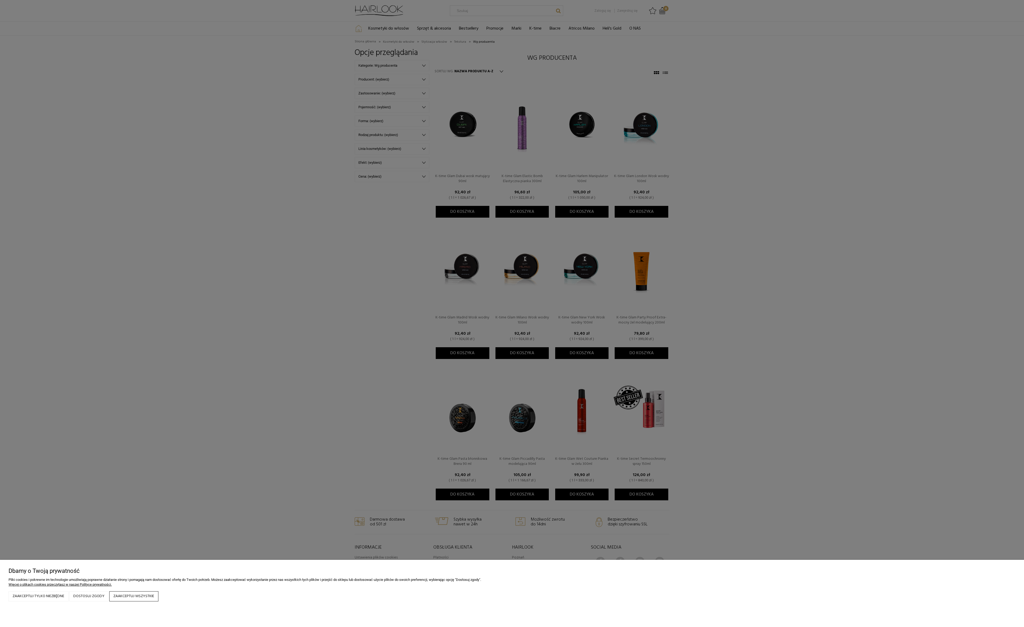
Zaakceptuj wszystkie (133, 596)
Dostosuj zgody (89, 596)
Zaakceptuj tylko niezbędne (38, 596)
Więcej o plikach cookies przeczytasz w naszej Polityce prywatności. (60, 584)
